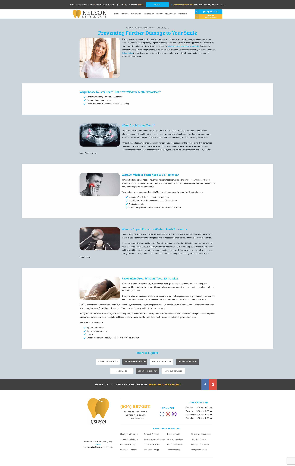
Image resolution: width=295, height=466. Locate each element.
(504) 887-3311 (135, 406)
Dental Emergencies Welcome (82, 5)
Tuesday (189, 411)
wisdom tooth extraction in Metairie (183, 46)
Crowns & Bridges (151, 434)
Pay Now (157, 4)
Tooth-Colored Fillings (129, 439)
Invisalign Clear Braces (200, 444)
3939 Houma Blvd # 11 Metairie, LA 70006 (135, 415)
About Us (124, 14)
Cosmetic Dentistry (161, 362)
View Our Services (173, 371)
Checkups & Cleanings (129, 434)
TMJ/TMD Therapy (198, 439)
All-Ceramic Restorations (201, 434)
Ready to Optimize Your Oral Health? (138, 384)
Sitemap (98, 444)
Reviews (159, 14)
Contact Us (182, 14)
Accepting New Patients (105, 5)
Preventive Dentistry (108, 362)
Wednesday (191, 414)
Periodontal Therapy (128, 444)
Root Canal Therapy (151, 450)
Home (116, 14)
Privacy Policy (107, 442)
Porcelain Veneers (174, 444)
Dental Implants (173, 434)
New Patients (149, 14)
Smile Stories (170, 14)
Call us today (127, 53)
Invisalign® (122, 371)
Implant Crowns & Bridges (154, 439)
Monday (189, 408)
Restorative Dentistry (135, 362)
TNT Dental (109, 447)
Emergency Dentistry (187, 362)
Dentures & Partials (151, 444)
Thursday (190, 418)
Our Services (136, 14)
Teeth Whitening (173, 450)
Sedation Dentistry (147, 371)
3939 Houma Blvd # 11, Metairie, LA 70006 (199, 5)
